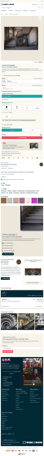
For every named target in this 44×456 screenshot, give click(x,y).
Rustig (2, 185)
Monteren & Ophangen (8, 384)
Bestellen (5, 378)
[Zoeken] (42, 7)
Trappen (9, 190)
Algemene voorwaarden (11, 447)
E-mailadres (5, 345)
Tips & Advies (33, 10)
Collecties (11, 10)
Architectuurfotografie (30, 190)
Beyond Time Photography (9, 65)
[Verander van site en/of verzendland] (42, 1)
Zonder (12, 130)
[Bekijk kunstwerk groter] (40, 17)
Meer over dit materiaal (38, 78)
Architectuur (3, 190)
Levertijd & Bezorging (7, 382)
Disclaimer (18, 447)
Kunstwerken (3, 10)
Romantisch (16, 192)
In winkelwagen (23, 137)
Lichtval (3, 192)
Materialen (25, 10)
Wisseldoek (6, 99)
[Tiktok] (13, 434)
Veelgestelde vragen (7, 377)
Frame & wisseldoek (7, 96)
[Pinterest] (8, 434)
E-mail (12, 373)
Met (33, 130)
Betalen (5, 380)
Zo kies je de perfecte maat (37, 85)
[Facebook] (10, 434)
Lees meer (10, 168)
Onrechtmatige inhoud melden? (26, 447)
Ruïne (37, 190)
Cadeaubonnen (6, 385)
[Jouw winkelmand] (42, 4)
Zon (7, 192)
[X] (12, 434)
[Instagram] (6, 434)
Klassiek (10, 192)
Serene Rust (22, 192)
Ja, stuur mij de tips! (7, 351)
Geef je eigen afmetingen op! (12, 91)
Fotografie (14, 190)
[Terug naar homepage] (7, 4)
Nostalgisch (7, 185)
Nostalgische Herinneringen (32, 192)
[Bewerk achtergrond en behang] (40, 19)
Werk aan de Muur (7, 412)
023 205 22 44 (17, 371)
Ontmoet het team (28, 384)
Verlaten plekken (21, 190)
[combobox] (19, 7)
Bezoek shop (3, 168)
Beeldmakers (18, 10)
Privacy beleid (34, 447)
